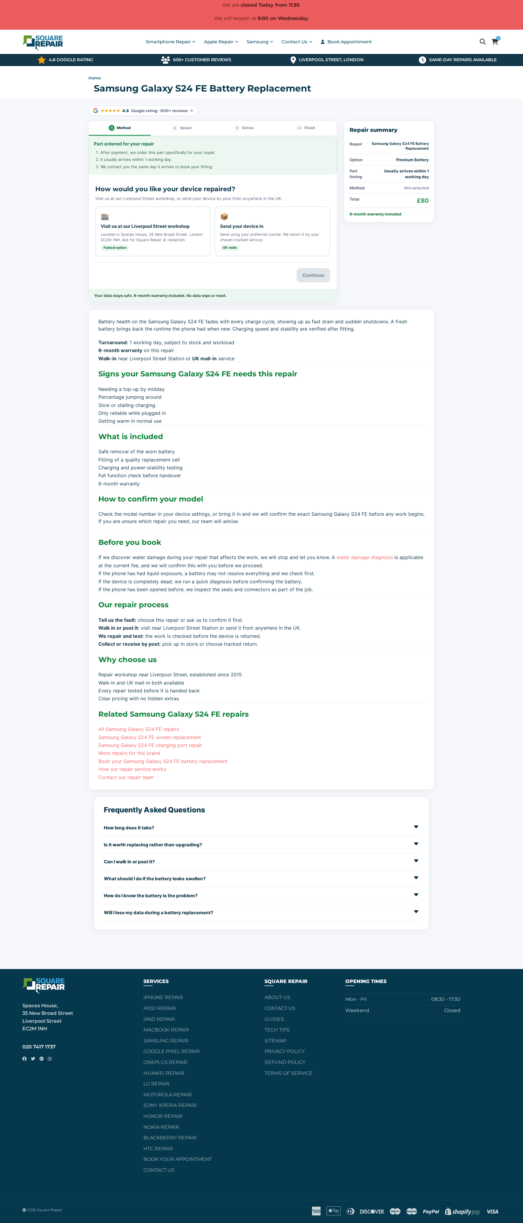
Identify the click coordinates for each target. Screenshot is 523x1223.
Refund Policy (285, 1062)
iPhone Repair (163, 997)
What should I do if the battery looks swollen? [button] (155, 878)
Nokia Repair (161, 1127)
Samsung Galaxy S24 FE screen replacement (149, 737)
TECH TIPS (277, 1030)
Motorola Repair (167, 1095)
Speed (183, 127)
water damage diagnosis (365, 557)
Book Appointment (349, 42)
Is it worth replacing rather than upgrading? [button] (153, 845)
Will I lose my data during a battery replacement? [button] (158, 912)
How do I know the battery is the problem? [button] (151, 895)
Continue (313, 275)
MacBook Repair (166, 1030)
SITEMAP (275, 1041)
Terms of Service (289, 1073)
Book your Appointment (177, 1159)
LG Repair (156, 1084)
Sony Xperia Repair (170, 1105)
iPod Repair (159, 1008)
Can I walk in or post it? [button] (129, 862)
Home (94, 77)
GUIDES (274, 1019)
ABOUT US (277, 997)
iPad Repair (159, 1019)
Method (121, 127)
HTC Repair (158, 1148)
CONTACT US (280, 1008)
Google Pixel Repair (171, 1051)
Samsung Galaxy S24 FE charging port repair (150, 745)
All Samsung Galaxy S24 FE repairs (138, 729)
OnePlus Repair (165, 1062)
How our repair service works (132, 769)
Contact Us (158, 1170)
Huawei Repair (163, 1073)
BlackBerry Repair (170, 1138)
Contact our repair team (126, 777)
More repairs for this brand (129, 753)
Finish (307, 127)
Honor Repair (163, 1116)
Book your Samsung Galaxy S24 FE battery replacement (163, 761)
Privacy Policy (285, 1051)
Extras (245, 127)
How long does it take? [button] (129, 828)
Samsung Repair (166, 1041)
